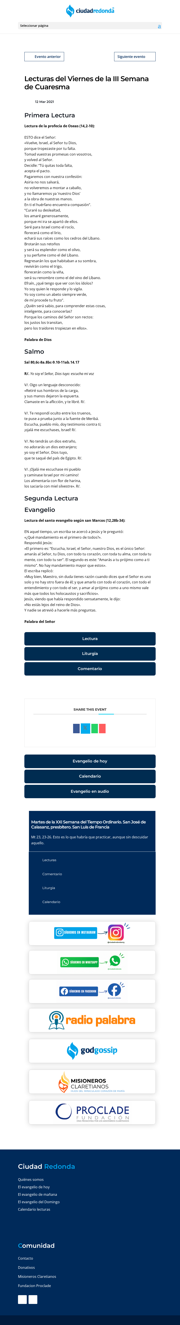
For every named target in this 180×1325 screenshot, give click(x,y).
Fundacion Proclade (34, 1285)
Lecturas (49, 860)
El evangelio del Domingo (39, 1201)
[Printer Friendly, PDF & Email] (142, 688)
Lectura (90, 638)
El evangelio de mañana (37, 1194)
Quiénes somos (31, 1179)
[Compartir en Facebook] (76, 728)
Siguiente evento (131, 56)
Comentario (90, 668)
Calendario (90, 776)
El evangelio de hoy (34, 1187)
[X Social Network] (85, 728)
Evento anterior (48, 56)
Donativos (26, 1267)
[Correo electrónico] (102, 728)
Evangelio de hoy (90, 761)
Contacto (25, 1258)
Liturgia (90, 653)
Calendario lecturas (34, 1209)
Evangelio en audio (90, 791)
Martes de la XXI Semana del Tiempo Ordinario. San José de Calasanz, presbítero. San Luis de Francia (88, 824)
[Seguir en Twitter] (33, 1299)
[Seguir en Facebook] (22, 1299)
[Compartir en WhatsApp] (94, 728)
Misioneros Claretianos (37, 1276)
